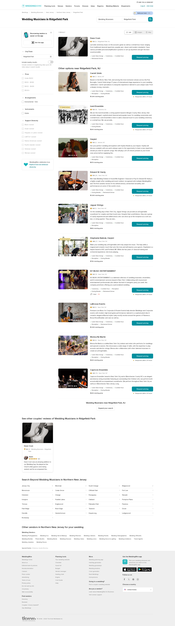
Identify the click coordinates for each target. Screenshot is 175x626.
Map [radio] (149, 32)
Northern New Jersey (64, 12)
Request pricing (142, 57)
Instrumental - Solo (31, 102)
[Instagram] (138, 579)
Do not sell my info (28, 586)
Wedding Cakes (79, 539)
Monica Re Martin (98, 337)
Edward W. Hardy (98, 172)
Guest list (58, 565)
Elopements (125, 6)
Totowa (24, 504)
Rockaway (25, 518)
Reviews (24, 602)
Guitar (27, 113)
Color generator (94, 571)
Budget (57, 568)
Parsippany (92, 495)
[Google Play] (145, 571)
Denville (24, 513)
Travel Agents (138, 539)
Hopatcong (93, 513)
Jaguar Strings (96, 205)
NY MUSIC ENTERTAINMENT (103, 271)
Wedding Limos (92, 539)
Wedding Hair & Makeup (59, 536)
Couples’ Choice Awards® (30, 605)
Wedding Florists (103, 536)
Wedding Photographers (29, 536)
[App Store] (130, 571)
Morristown (26, 490)
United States (132, 590)
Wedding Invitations (125, 539)
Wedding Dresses (65, 539)
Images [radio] (139, 32)
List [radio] (130, 32)
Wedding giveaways (95, 565)
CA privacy (25, 589)
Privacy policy (26, 583)
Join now (149, 6)
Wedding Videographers (119, 536)
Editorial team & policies (29, 565)
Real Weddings (94, 574)
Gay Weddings (26, 608)
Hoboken (25, 495)
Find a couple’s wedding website (99, 584)
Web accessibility (27, 592)
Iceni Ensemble (97, 106)
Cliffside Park (93, 490)
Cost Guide (59, 580)
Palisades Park (94, 504)
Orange (57, 495)
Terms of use (26, 580)
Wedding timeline (94, 568)
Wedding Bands (52, 539)
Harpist (93, 139)
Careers (24, 571)
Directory (25, 599)
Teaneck (92, 509)
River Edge (59, 509)
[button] (51, 56)
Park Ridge (25, 509)
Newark (125, 495)
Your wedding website (62, 559)
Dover (124, 509)
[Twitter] (129, 579)
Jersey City (26, 486)
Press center (26, 574)
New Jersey (50, 12)
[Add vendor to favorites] (85, 40)
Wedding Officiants (135, 536)
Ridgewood (126, 486)
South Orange (93, 486)
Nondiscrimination (27, 568)
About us (25, 562)
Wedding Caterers (89, 536)
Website (112, 6)
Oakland (91, 500)
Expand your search (105, 408)
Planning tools (49, 6)
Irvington (25, 500)
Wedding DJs (44, 536)
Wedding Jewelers (28, 542)
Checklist (58, 562)
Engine (57, 577)
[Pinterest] (133, 579)
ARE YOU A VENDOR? (145, 2)
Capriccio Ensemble (99, 370)
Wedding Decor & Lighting (107, 539)
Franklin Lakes (60, 500)
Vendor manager (60, 571)
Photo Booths (39, 539)
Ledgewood (126, 513)
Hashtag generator (95, 562)
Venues (60, 6)
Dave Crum (95, 38)
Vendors (69, 6)
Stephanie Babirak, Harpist (102, 238)
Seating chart (59, 574)
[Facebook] (124, 579)
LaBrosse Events (97, 304)
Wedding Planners (75, 536)
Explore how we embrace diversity (38, 166)
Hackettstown (60, 513)
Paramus (125, 504)
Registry (100, 6)
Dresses (85, 6)
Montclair (58, 486)
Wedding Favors (41, 542)
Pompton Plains (127, 500)
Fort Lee (125, 490)
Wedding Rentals (27, 539)
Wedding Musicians (37, 12)
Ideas (93, 6)
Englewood (59, 504)
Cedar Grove (59, 490)
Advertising (25, 577)
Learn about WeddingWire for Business (101, 592)
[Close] (51, 32)
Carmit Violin (96, 73)
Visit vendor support (95, 595)
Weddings (25, 12)
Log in (143, 6)
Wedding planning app (96, 559)
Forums (77, 6)
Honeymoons (93, 577)
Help (56, 583)
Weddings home (27, 559)
